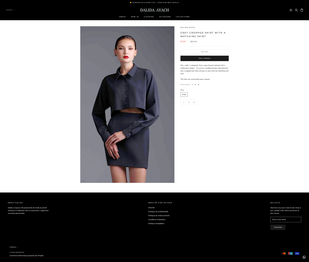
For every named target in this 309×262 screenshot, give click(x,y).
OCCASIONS (165, 17)
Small (184, 94)
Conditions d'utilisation (156, 219)
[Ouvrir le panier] (302, 10)
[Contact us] (304, 257)
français (13, 247)
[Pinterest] (198, 84)
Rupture (204, 52)
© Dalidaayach (17, 252)
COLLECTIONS (183, 17)
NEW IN (135, 17)
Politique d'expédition (156, 223)
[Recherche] (296, 10)
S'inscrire (278, 227)
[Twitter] (195, 84)
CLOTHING (149, 17)
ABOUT (122, 17)
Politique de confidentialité (158, 211)
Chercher (151, 207)
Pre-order (205, 58)
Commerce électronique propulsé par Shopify (27, 255)
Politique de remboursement (159, 215)
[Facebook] (192, 84)
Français (9, 10)
